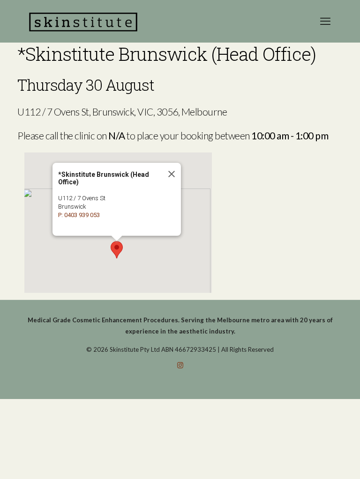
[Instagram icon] (180, 365)
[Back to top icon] (315, 460)
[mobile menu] (325, 21)
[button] (117, 250)
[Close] (171, 174)
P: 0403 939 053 (79, 214)
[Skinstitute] (83, 21)
